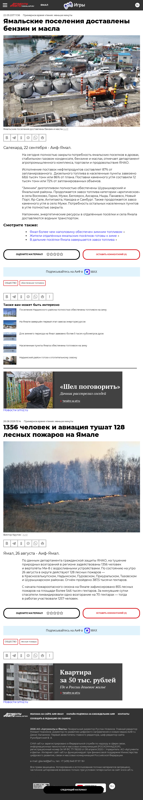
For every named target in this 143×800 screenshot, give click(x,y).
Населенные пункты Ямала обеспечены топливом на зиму (53, 345)
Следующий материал (74, 790)
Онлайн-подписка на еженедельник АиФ (90, 714)
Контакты (123, 714)
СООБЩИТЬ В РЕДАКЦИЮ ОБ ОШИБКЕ (50, 718)
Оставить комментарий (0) (111, 254)
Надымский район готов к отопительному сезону (48, 357)
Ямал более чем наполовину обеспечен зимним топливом (76, 232)
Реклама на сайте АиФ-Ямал (46, 714)
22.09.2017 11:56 (11, 15)
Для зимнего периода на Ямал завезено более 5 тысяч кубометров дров (61, 333)
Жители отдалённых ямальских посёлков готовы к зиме (73, 236)
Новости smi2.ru (15, 410)
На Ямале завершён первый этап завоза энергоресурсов (52, 321)
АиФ (65, 129)
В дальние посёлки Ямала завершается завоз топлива (72, 239)
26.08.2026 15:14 (12, 421)
